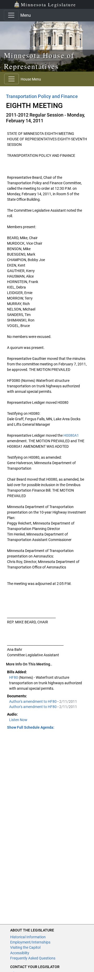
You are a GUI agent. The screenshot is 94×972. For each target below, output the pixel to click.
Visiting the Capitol (25, 947)
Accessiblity (19, 953)
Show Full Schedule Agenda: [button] (30, 727)
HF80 (14, 677)
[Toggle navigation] (11, 15)
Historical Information (28, 937)
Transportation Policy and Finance (42, 96)
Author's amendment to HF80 (33, 701)
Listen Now (18, 720)
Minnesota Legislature (48, 4)
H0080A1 (71, 435)
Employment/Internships (30, 942)
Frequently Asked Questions (32, 958)
